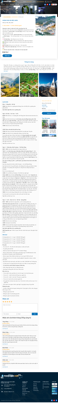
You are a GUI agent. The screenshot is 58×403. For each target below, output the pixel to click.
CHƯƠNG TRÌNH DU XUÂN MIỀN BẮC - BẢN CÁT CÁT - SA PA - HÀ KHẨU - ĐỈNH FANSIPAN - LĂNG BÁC (53, 131)
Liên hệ (32, 4)
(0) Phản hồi (5, 328)
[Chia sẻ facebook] (3, 52)
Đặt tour (7, 55)
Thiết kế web (17, 400)
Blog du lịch (27, 4)
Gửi (35, 314)
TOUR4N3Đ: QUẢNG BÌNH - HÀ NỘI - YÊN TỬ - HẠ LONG (45, 131)
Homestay (12, 4)
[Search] (45, 1)
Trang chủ (3, 4)
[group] (10, 85)
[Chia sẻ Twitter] (4, 52)
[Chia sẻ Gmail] (6, 52)
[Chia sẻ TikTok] (7, 52)
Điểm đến (17, 4)
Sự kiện (22, 4)
